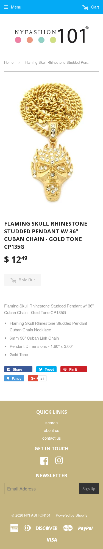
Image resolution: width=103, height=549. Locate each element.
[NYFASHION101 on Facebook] (44, 462)
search (51, 422)
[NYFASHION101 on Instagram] (59, 462)
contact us (51, 438)
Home (8, 62)
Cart (94, 7)
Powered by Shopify (72, 515)
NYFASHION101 (37, 515)
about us (51, 430)
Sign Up (88, 488)
